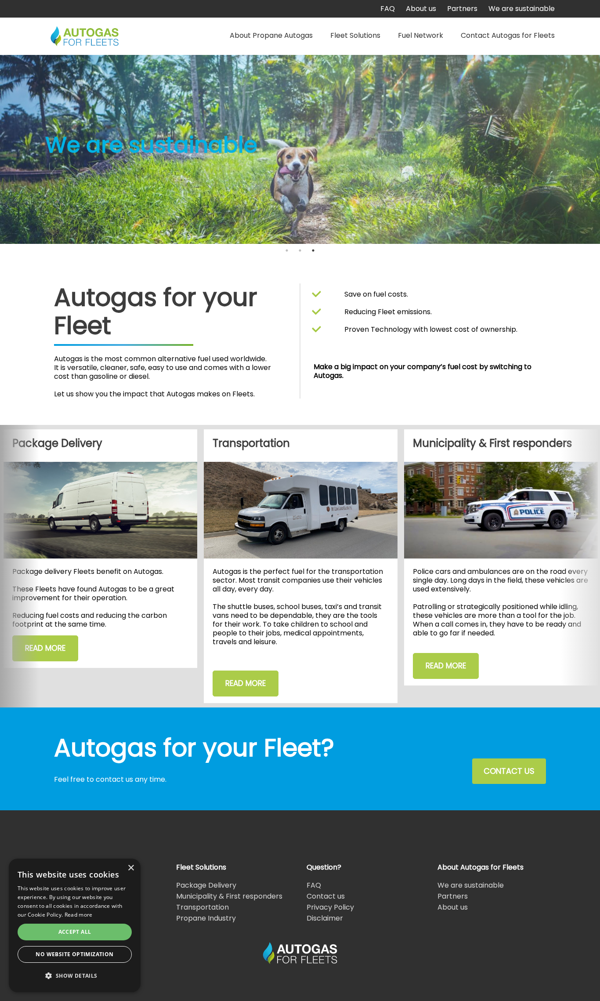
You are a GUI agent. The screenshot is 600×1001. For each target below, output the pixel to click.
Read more (79, 914)
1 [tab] (286, 250)
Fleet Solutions (355, 35)
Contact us (326, 896)
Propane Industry (206, 918)
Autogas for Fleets (84, 36)
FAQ (387, 9)
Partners (462, 9)
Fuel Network (420, 35)
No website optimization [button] (74, 954)
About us (421, 9)
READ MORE (45, 648)
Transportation (202, 907)
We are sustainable (521, 9)
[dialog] (75, 925)
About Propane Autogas (271, 35)
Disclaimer (325, 918)
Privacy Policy (330, 907)
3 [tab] (313, 250)
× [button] (130, 868)
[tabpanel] (300, 149)
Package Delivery (206, 885)
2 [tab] (300, 250)
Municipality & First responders (229, 896)
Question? (324, 867)
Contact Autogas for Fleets (508, 35)
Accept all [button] (74, 932)
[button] (75, 975)
